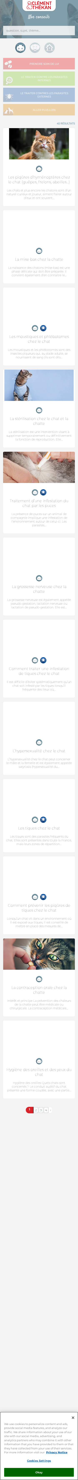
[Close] (73, 1417)
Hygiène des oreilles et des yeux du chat (39, 1072)
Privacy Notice (56, 1452)
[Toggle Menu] (69, 17)
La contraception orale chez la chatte (39, 990)
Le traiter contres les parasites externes (44, 94)
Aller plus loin (44, 109)
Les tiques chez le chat (39, 828)
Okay (39, 1472)
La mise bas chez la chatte (39, 259)
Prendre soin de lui (44, 63)
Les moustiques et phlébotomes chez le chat (39, 339)
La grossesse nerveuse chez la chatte (39, 589)
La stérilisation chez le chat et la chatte (39, 421)
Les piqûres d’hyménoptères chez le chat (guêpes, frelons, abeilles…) (39, 179)
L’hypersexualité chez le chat (39, 750)
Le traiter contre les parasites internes (44, 78)
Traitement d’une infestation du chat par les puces (39, 503)
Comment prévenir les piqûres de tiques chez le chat (39, 908)
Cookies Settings (39, 1460)
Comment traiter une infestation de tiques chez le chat (39, 671)
